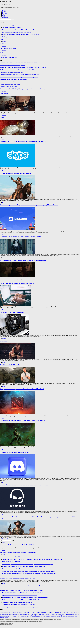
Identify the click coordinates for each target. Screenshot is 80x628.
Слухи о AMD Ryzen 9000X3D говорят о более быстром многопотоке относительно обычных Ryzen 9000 (29, 571)
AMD (1, 612)
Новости (4, 10)
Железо (3, 16)
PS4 (47, 614)
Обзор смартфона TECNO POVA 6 (11, 561)
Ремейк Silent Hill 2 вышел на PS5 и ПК (10, 84)
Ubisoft (10, 616)
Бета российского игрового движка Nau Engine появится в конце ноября (18, 552)
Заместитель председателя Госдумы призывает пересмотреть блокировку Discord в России (23, 67)
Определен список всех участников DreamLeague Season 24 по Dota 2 (22, 389)
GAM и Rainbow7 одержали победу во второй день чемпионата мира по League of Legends (25, 597)
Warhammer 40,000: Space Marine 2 (20, 616)
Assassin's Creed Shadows (11, 612)
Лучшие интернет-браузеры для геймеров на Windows (16, 25)
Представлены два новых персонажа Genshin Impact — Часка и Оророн (20, 34)
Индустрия (66, 616)
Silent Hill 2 (62, 614)
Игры (63, 616)
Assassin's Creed (4, 612)
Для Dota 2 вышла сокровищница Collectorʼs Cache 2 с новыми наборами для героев (21, 590)
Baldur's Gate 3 (17, 612)
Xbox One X (40, 616)
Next (7, 538)
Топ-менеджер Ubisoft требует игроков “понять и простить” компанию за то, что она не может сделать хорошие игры (32, 559)
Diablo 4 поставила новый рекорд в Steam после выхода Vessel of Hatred (18, 69)
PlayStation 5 (42, 614)
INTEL (10, 614)
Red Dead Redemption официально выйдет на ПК (12, 65)
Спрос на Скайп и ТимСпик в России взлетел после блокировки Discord (18, 62)
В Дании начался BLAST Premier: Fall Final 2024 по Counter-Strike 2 (19, 595)
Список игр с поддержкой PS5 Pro (8, 81)
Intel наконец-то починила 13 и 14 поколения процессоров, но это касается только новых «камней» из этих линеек (31, 568)
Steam (78, 614)
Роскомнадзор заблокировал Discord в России (11, 72)
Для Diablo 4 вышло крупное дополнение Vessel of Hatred (16, 32)
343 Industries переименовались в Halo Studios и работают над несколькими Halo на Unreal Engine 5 (27, 564)
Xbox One (34, 616)
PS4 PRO (49, 614)
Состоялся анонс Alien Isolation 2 (8, 86)
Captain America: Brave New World (8, 57)
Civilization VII (28, 612)
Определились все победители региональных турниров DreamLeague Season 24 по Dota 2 (22, 585)
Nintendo (4, 11)
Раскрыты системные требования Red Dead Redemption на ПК (18, 29)
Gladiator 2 (3, 43)
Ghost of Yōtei (58, 612)
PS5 (53, 614)
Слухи (69, 616)
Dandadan (2, 52)
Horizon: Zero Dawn (4, 614)
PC (3, 12)
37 (5, 538)
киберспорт (72, 616)
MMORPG (24, 614)
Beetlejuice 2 (21, 612)
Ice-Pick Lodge (3, 36)
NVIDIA (28, 614)
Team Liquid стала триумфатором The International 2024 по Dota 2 (19, 604)
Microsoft (19, 614)
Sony (66, 614)
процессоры (5, 617)
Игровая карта (5, 17)
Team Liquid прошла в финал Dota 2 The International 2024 (17, 602)
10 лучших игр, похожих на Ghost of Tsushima (11, 556)
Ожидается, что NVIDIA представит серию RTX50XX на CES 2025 (17, 544)
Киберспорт (4, 15)
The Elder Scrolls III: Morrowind (8, 48)
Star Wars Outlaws (74, 614)
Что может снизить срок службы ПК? (11, 27)
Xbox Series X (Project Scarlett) (49, 616)
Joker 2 (15, 614)
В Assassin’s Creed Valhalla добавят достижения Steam (13, 79)
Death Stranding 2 (37, 612)
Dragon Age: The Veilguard (48, 612)
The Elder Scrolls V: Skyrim (4, 616)
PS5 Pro (55, 614)
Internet (12, 614)
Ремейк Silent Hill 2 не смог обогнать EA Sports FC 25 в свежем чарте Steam (19, 77)
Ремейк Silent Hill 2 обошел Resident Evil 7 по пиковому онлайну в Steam (23, 260)
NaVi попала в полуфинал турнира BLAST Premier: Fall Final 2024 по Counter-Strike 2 (24, 599)
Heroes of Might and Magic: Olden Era (74, 612)
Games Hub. (5, 4)
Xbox (3, 14)
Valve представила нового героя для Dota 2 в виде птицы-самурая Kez (20, 607)
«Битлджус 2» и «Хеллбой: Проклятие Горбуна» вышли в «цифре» (21, 236)
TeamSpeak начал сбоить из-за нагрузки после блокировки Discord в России (19, 74)
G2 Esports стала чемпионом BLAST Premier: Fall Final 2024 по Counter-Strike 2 (22, 592)
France (1, 39)
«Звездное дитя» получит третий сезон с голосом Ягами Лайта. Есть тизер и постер (23, 566)
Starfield (70, 614)
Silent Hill (58, 614)
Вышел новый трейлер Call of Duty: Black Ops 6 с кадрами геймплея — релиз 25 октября (22, 89)
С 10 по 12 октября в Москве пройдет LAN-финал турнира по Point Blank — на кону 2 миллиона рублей (29, 573)
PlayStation (4, 13)
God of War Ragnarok (64, 612)
